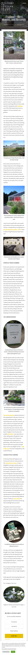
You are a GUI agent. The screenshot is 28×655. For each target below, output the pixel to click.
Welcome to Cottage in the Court (7, 6)
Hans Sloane (17, 498)
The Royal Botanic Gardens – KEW (12, 229)
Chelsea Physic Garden (11, 463)
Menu (24, 3)
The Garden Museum (9, 415)
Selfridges (20, 106)
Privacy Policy (7, 639)
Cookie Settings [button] (6, 651)
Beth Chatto (10, 434)
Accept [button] (13, 651)
